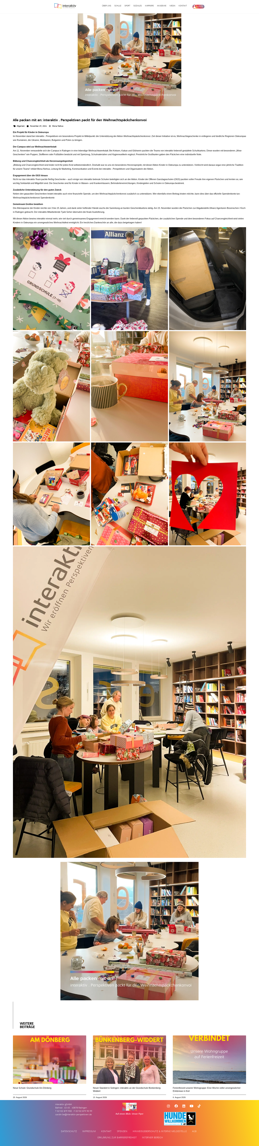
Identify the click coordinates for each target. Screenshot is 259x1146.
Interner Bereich (152, 1137)
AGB (194, 1131)
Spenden (122, 1131)
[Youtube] (191, 1106)
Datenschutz (69, 1131)
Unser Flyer (137, 1114)
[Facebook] (176, 1106)
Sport (127, 6)
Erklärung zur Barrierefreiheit (117, 1137)
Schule (117, 6)
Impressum (89, 1131)
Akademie (161, 6)
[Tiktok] (199, 1106)
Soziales (137, 6)
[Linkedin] (184, 1106)
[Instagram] (168, 1106)
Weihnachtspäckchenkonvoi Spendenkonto (33, 198)
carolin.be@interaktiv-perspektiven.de (73, 1114)
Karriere (149, 6)
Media (172, 6)
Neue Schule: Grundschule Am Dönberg (32, 1088)
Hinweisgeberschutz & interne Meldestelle (160, 1131)
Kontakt (183, 6)
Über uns (106, 6)
